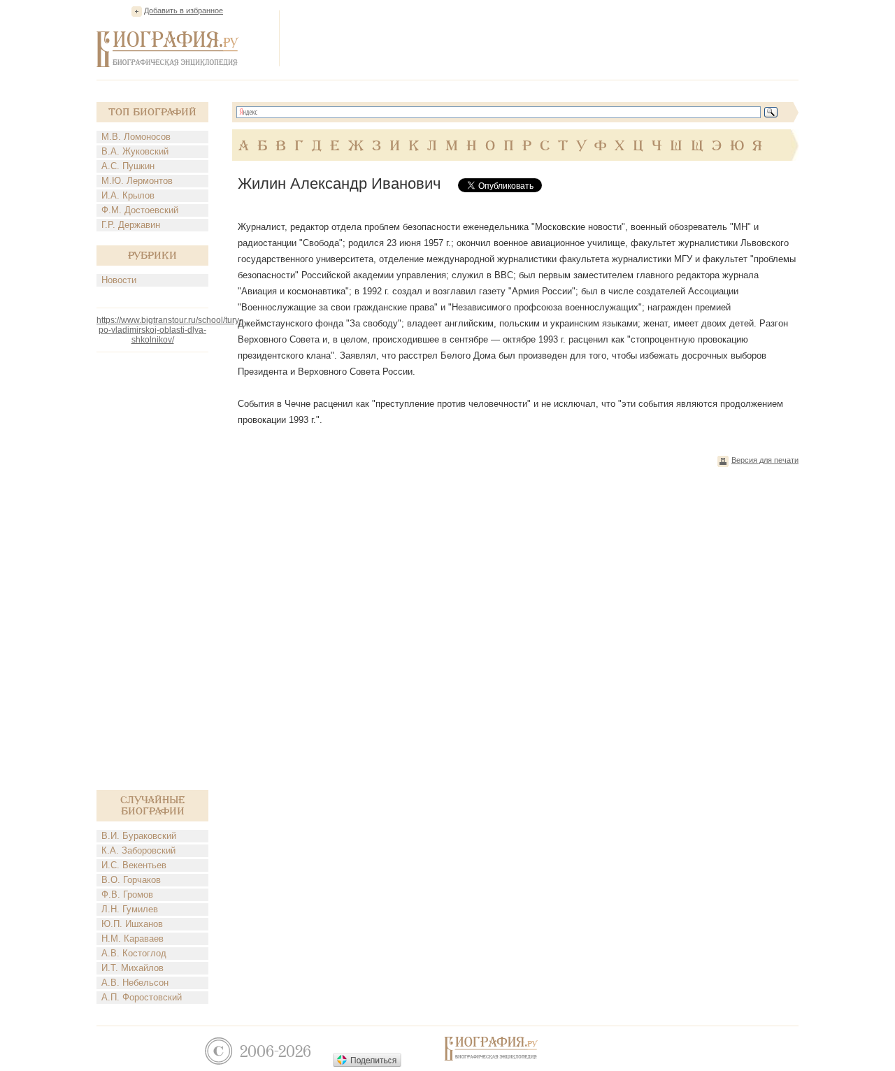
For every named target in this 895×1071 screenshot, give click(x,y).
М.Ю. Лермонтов (137, 180)
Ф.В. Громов (127, 894)
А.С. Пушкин (128, 166)
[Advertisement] (544, 37)
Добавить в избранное (183, 10)
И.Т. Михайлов (132, 968)
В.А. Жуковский (135, 151)
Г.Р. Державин (130, 225)
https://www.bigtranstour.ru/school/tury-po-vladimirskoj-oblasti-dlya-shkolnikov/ (169, 330)
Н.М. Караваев (132, 938)
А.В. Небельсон (135, 982)
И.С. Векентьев (133, 865)
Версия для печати (765, 460)
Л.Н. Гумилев (129, 909)
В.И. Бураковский (138, 836)
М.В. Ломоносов (136, 136)
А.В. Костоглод (133, 953)
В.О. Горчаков (131, 880)
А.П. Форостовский (141, 997)
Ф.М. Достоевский (139, 210)
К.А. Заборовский (138, 850)
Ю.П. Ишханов (132, 924)
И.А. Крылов (128, 195)
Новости (118, 280)
